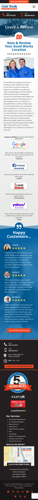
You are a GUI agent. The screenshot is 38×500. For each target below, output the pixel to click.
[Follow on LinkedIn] (18, 492)
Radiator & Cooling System (17, 436)
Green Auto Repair (19, 472)
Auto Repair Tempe (19, 474)
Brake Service (13, 426)
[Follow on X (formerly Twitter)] (23, 492)
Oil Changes (12, 434)
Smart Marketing (17, 484)
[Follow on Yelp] (32, 492)
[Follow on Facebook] (8, 492)
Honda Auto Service (15, 441)
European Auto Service (16, 439)
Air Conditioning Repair (16, 422)
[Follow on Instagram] (13, 492)
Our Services (13, 416)
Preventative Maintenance (17, 419)
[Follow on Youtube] (27, 492)
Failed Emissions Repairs (16, 429)
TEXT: (26, 13)
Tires (10, 431)
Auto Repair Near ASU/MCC (19, 469)
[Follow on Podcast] (15, 497)
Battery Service (13, 424)
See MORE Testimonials (19, 330)
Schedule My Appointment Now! (19, 366)
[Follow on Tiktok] (25, 497)
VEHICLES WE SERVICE (15, 444)
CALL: (8, 13)
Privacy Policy (19, 488)
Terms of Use (27, 486)
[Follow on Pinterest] (20, 497)
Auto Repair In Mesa (19, 477)
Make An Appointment (19, 2)
